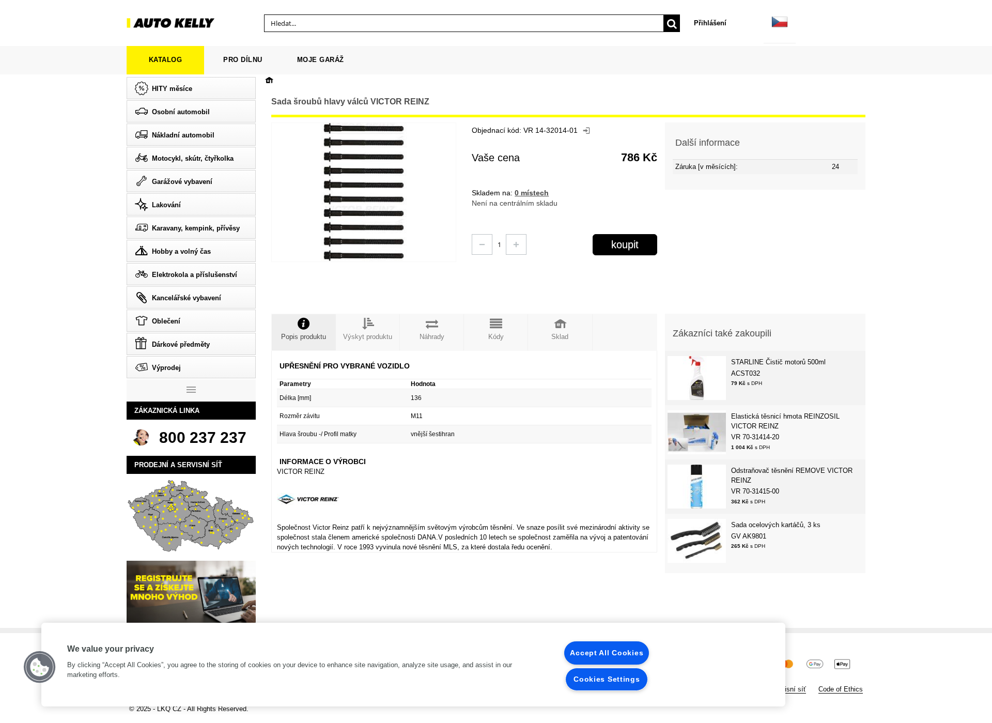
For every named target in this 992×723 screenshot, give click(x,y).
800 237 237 (202, 437)
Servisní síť (788, 689)
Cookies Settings (607, 679)
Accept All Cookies (606, 653)
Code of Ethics (840, 689)
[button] (39, 667)
